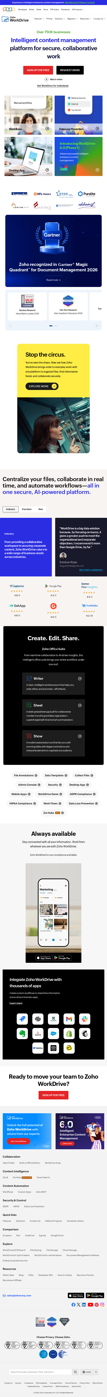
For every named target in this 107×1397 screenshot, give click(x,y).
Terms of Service (71, 1383)
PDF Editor (54, 10)
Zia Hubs (51, 812)
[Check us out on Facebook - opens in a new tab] (73, 1305)
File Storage (52, 1250)
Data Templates (54, 775)
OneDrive (29, 1235)
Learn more (16, 1003)
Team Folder (9, 1163)
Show (45, 10)
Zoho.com (9, 9)
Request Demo (70, 70)
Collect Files (82, 775)
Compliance (28, 1383)
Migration (71, 19)
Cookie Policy (48, 1386)
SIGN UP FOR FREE (38, 70)
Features (38, 19)
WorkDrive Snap (53, 1163)
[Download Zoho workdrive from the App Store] (76, 1295)
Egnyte (42, 1235)
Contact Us (98, 19)
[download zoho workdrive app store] (44, 958)
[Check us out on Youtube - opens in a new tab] (90, 1305)
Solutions (59, 19)
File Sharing (36, 1250)
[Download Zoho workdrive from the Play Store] (95, 1295)
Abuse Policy (76, 1386)
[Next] (96, 326)
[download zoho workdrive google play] (62, 958)
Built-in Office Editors (30, 1163)
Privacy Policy (85, 1383)
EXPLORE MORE (38, 386)
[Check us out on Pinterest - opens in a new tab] (97, 1305)
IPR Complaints (41, 1383)
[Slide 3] (55, 325)
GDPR (5, 1206)
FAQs (30, 1275)
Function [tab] (26, 509)
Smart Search (43, 1177)
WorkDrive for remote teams (48, 1255)
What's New (8, 1275)
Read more (52, 280)
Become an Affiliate (12, 1280)
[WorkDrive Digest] (80, 1131)
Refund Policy (98, 1383)
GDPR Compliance (81, 794)
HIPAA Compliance (20, 803)
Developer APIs (45, 1275)
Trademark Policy (33, 1386)
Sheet (38, 10)
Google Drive (57, 1235)
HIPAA (16, 1206)
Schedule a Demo (75, 1221)
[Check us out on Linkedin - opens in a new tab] (84, 1305)
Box (18, 1235)
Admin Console (27, 784)
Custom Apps (24, 1192)
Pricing (49, 19)
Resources (84, 19)
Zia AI (5, 1177)
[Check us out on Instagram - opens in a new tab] (102, 1305)
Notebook (65, 10)
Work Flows (51, 803)
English (88, 1372)
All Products (77, 10)
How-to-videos (65, 1275)
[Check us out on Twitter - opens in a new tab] (79, 1305)
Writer (31, 10)
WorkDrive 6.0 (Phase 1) (14, 1250)
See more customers (91, 569)
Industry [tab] (10, 509)
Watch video (56, 79)
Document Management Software (82, 1255)
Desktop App (77, 784)
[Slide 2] (53, 325)
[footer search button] (75, 1372)
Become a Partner (85, 1275)
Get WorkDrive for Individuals (53, 85)
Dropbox (7, 1235)
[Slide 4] (57, 325)
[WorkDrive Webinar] (27, 1131)
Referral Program (53, 1221)
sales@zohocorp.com (19, 1295)
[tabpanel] (53, 547)
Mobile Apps (19, 794)
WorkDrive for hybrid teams (16, 1255)
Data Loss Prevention (81, 803)
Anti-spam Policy (56, 1383)
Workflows (8, 1192)
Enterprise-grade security (15, 1260)
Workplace (22, 10)
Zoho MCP (41, 1192)
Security (53, 784)
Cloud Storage (70, 1250)
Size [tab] (40, 509)
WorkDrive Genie (48, 794)
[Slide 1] (50, 325)
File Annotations (24, 775)
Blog (21, 1275)
